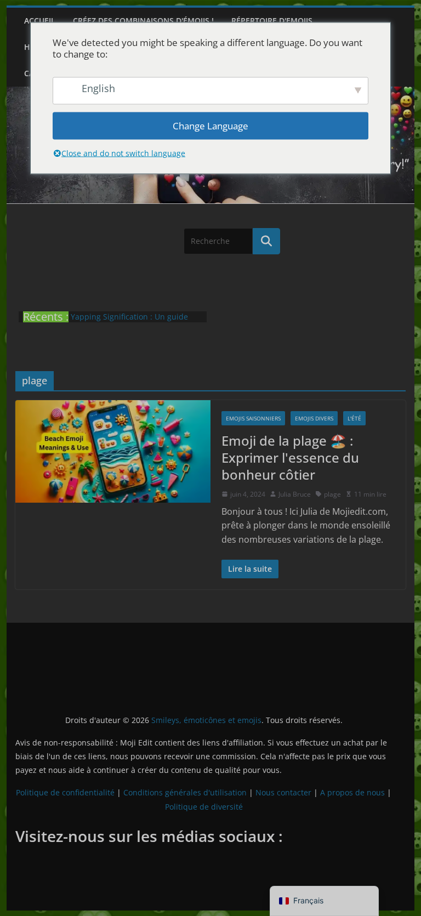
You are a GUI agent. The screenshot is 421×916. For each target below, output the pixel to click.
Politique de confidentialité (65, 792)
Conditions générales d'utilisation (185, 792)
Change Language (210, 126)
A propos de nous (352, 792)
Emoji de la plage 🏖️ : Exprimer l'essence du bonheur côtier (290, 457)
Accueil (39, 20)
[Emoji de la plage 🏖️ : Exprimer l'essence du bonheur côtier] (112, 451)
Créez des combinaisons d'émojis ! (143, 20)
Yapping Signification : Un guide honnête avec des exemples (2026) (134, 322)
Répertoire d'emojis (271, 20)
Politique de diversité (204, 806)
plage (332, 494)
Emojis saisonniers (253, 418)
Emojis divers (314, 418)
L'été (354, 418)
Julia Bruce (294, 494)
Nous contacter (283, 792)
